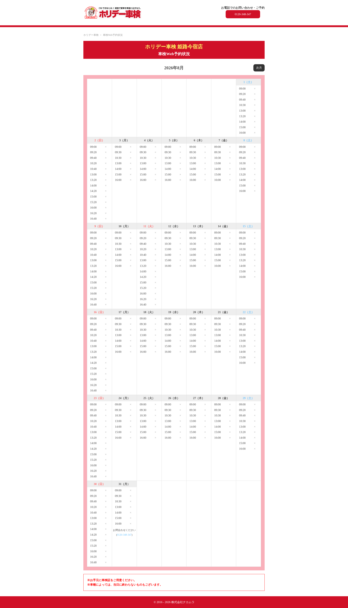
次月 (259, 67)
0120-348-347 (243, 14)
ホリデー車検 (91, 34)
